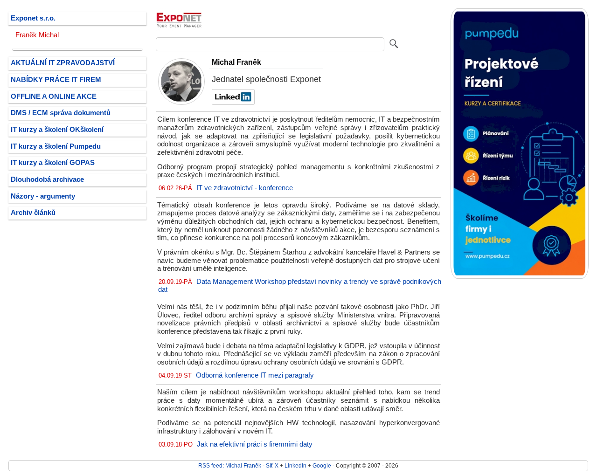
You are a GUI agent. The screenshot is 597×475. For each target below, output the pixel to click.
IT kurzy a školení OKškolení (57, 129)
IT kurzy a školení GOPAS (53, 162)
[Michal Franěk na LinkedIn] (232, 102)
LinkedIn (295, 465)
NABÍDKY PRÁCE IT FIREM (56, 79)
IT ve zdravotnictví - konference (244, 188)
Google (321, 465)
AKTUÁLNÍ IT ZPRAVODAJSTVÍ (63, 63)
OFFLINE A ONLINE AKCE (54, 96)
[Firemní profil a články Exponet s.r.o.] (179, 30)
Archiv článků (33, 212)
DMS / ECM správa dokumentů (61, 113)
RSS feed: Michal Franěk (229, 465)
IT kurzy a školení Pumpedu (56, 146)
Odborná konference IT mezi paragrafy (255, 375)
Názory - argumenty (43, 196)
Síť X (272, 465)
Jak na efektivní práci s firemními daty (254, 444)
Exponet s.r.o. (33, 18)
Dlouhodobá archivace (47, 179)
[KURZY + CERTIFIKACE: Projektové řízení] (520, 276)
